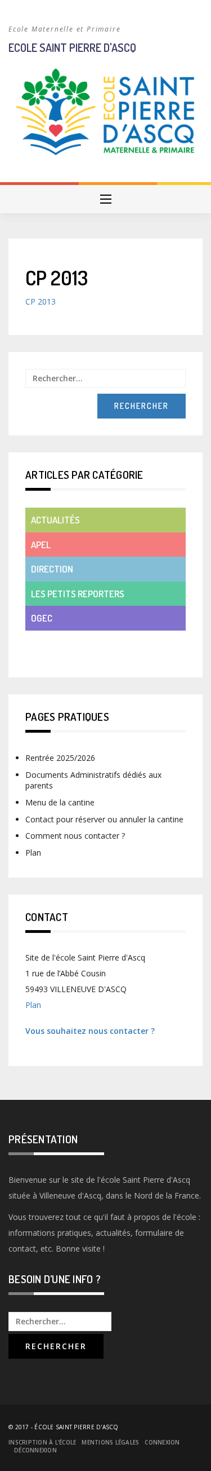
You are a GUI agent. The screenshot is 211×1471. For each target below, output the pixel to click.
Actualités (55, 520)
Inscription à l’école (42, 1442)
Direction (52, 569)
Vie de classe (59, 643)
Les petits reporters (77, 594)
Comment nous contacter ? (75, 835)
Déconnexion (35, 1450)
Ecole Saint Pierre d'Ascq (72, 47)
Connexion (162, 1442)
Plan (33, 852)
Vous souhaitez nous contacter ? (90, 1030)
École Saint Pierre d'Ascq (76, 1427)
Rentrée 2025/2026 (60, 757)
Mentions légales (110, 1442)
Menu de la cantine (60, 802)
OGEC (41, 618)
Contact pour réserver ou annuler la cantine (104, 819)
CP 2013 (40, 301)
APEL (41, 544)
